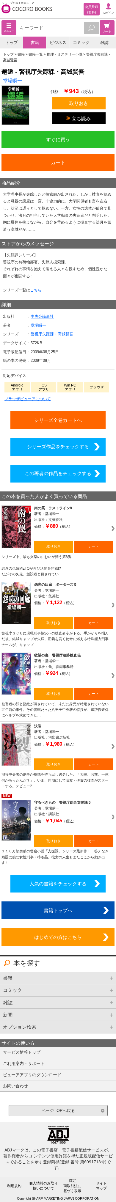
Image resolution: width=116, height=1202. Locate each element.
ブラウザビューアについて (27, 399)
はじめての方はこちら (58, 937)
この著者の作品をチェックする (58, 473)
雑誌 (104, 42)
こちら (36, 290)
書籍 (35, 42)
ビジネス (58, 42)
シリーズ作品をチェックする (58, 446)
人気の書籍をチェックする (58, 883)
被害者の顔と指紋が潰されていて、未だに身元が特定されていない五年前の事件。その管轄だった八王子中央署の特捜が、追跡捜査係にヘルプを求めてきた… (55, 710)
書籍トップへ (58, 910)
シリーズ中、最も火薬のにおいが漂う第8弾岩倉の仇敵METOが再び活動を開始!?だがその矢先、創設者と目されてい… (36, 565)
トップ (11, 42)
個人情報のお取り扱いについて (43, 1185)
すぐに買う (58, 139)
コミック (81, 42)
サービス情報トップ (21, 1052)
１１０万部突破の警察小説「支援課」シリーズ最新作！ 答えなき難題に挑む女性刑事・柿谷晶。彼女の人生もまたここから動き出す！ (55, 857)
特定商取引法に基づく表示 (72, 1186)
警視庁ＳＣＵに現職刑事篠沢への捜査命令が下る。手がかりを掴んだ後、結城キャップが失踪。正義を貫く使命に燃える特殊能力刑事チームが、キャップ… (55, 639)
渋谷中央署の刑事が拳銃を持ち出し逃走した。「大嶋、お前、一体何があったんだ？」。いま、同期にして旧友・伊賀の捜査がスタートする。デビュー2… (55, 780)
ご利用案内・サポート (24, 1063)
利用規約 (14, 1186)
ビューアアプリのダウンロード (32, 1074)
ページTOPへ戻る (58, 1110)
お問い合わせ (15, 1085)
